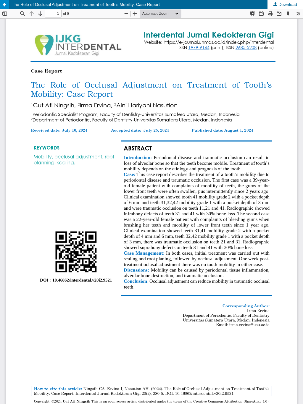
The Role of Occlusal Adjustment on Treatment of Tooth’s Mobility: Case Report (86, 4)
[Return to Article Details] (4, 4)
